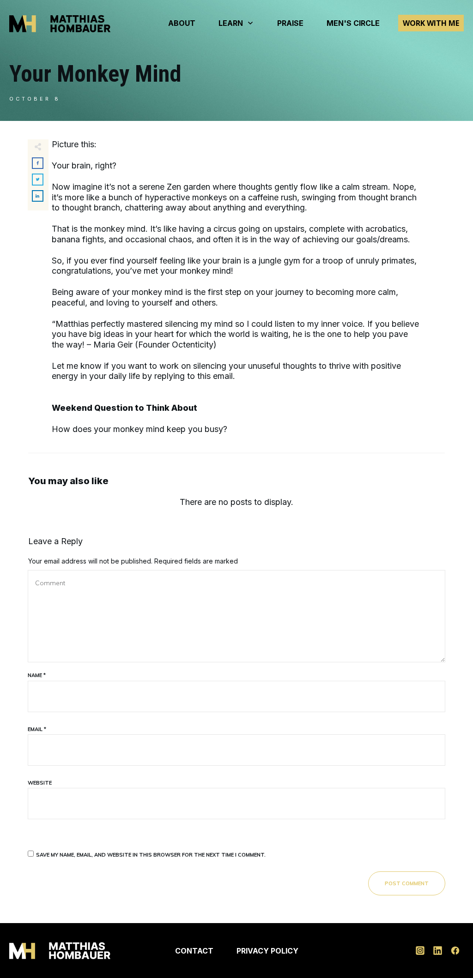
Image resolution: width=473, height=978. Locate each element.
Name (37, 675)
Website (40, 783)
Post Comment (407, 883)
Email (37, 729)
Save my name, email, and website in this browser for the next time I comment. (151, 855)
